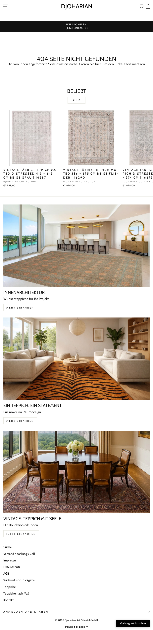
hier (98, 64)
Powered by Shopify (76, 626)
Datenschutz (12, 567)
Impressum (11, 560)
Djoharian (76, 6)
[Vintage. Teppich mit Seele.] (76, 472)
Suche (7, 547)
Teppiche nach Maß (16, 593)
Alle (76, 100)
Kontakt (8, 600)
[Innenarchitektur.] (76, 245)
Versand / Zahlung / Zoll (19, 554)
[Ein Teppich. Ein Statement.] (76, 358)
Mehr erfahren (20, 307)
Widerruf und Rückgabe (19, 580)
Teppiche (9, 587)
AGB (6, 573)
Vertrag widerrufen (133, 623)
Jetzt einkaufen (21, 533)
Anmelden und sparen (25, 611)
